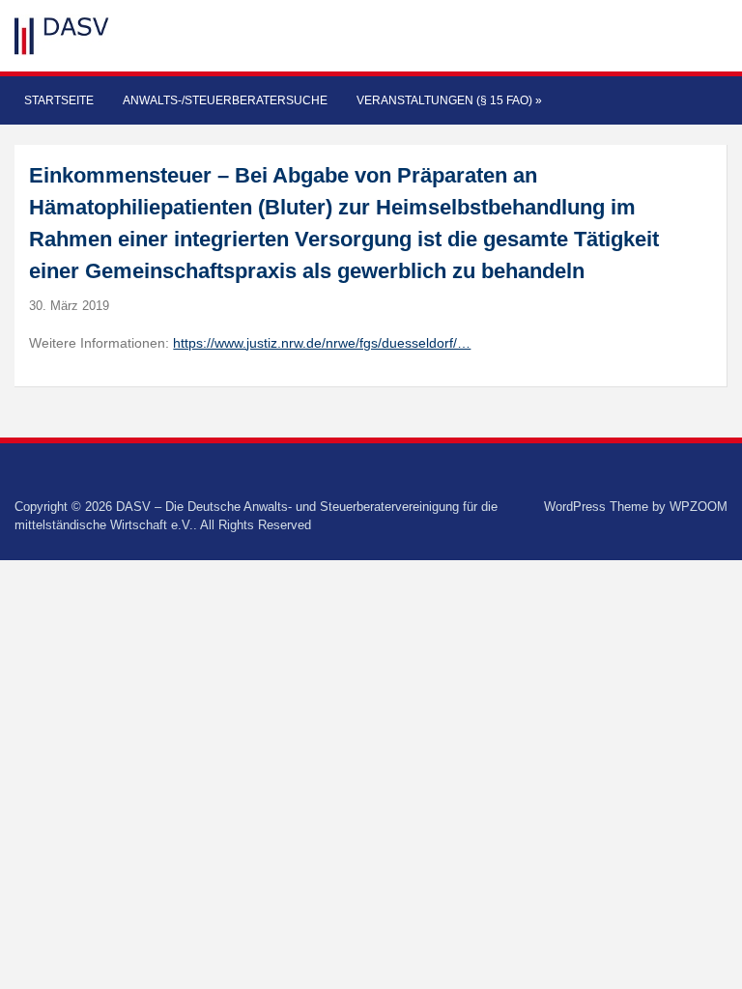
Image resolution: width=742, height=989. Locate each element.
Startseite (59, 100)
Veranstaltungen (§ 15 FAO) (449, 100)
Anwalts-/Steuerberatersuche (225, 100)
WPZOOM (699, 506)
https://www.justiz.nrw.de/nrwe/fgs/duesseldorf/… (322, 343)
